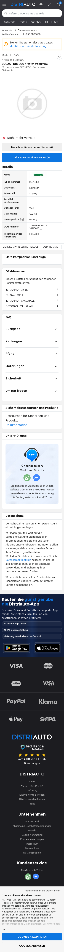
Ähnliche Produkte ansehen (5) (32, 157)
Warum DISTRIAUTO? (32, 785)
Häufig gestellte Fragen (32, 799)
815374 (15, 295)
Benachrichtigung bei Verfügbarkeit (32, 147)
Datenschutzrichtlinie (18, 559)
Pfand (32, 803)
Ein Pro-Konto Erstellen (32, 794)
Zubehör (36, 22)
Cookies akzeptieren (32, 937)
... (41, 228)
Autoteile (9, 22)
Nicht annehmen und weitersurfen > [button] (42, 890)
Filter (54, 22)
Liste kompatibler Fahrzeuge (21, 246)
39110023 (20, 306)
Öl (46, 22)
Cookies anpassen (32, 946)
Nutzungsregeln (32, 852)
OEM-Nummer (51, 246)
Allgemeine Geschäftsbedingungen (32, 825)
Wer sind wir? (32, 821)
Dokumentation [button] (16, 425)
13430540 (17, 289)
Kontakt (32, 830)
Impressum (32, 843)
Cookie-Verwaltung (32, 834)
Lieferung (32, 790)
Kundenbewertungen (32, 839)
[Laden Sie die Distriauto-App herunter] (16, 648)
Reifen (23, 22)
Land (32, 781)
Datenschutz (32, 848)
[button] (41, 4)
